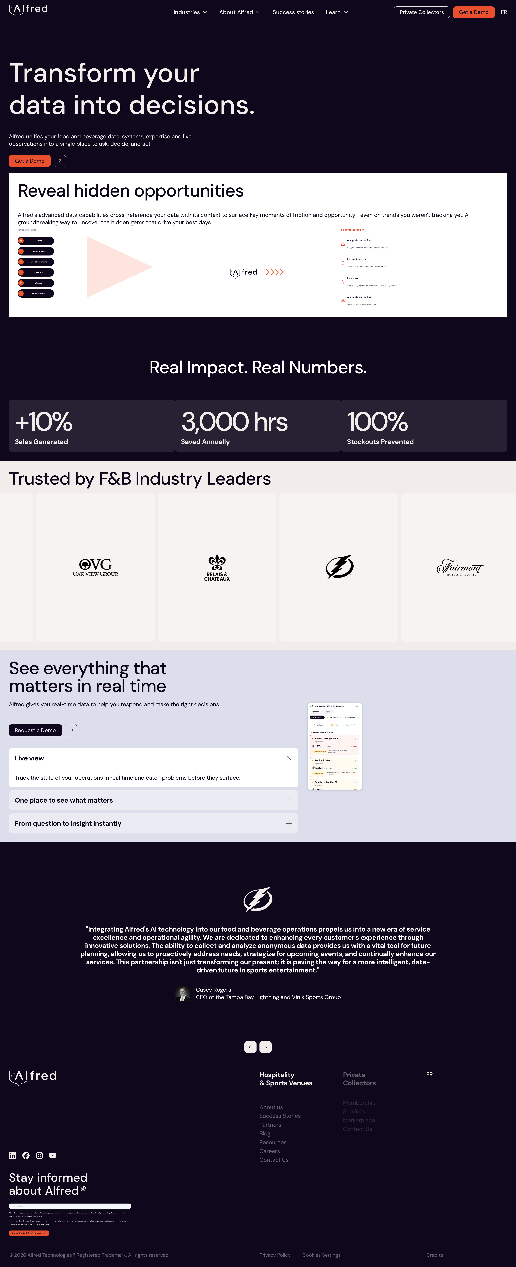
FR (504, 12)
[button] (250, 1047)
